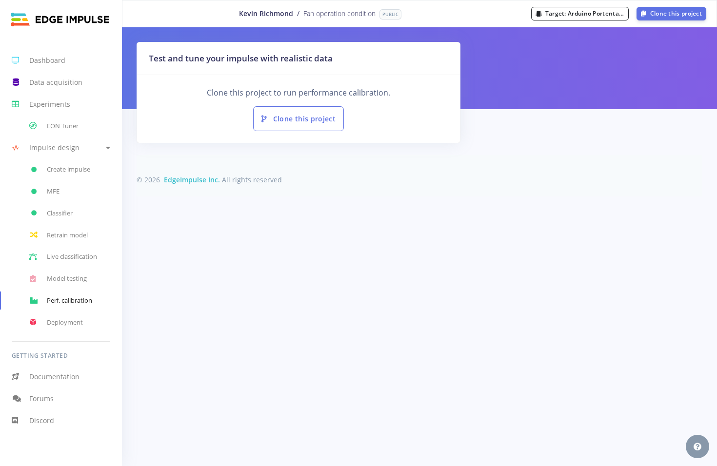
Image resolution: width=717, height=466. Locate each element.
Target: (586, 13)
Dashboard (47, 60)
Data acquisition (55, 82)
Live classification (72, 256)
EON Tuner (63, 125)
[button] (61, 148)
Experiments (49, 104)
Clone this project (675, 13)
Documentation (54, 376)
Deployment (65, 322)
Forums (41, 398)
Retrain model (67, 235)
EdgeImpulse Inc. (192, 179)
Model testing (67, 278)
